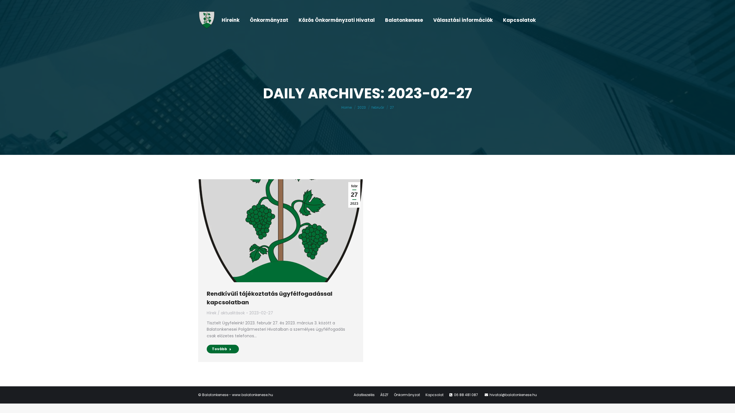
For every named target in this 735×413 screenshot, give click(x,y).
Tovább (219, 348)
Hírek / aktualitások (226, 313)
